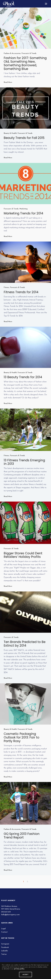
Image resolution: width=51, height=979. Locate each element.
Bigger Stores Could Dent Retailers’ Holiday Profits (23, 555)
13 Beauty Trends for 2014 (23, 377)
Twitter (4, 954)
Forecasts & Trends (29, 53)
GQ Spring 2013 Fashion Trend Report (21, 836)
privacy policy (19, 969)
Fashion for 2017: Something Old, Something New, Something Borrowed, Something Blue (25, 63)
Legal (3, 929)
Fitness (6, 287)
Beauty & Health (10, 133)
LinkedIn (4, 951)
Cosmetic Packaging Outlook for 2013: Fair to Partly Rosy (21, 737)
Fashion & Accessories (12, 53)
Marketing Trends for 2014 (23, 213)
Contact (4, 932)
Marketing (23, 209)
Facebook (5, 947)
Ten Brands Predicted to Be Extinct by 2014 (24, 644)
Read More (8, 82)
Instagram (5, 944)
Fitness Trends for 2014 (21, 292)
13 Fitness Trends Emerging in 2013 (24, 462)
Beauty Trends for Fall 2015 (24, 138)
